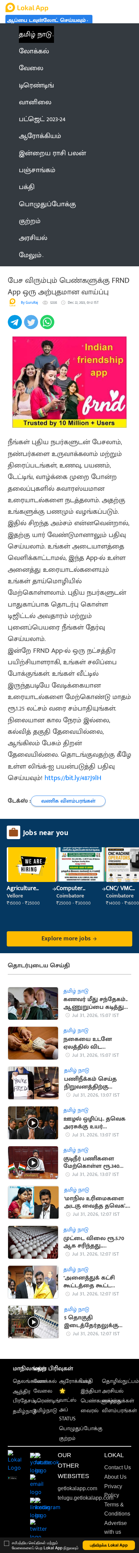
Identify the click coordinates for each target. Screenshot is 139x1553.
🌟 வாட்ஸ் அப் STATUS (67, 1405)
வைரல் (90, 1410)
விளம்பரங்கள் (119, 1410)
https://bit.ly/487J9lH (73, 778)
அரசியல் (112, 1391)
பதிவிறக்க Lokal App (109, 1545)
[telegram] (16, 326)
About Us (115, 1477)
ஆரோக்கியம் (75, 1381)
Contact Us (117, 1467)
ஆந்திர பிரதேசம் (24, 1396)
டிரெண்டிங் (46, 1400)
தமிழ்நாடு (24, 1411)
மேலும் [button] (30, 255)
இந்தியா (91, 1391)
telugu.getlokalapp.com (85, 1498)
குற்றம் (67, 1438)
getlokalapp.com (77, 1488)
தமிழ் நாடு (35, 34)
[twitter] (32, 326)
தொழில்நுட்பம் (120, 1381)
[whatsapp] (48, 326)
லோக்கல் (45, 1381)
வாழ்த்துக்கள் (118, 1400)
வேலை (42, 1391)
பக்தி (87, 1381)
